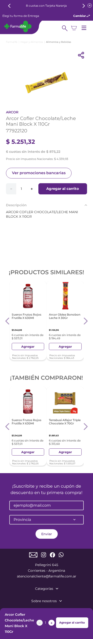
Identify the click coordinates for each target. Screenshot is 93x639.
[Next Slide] (84, 6)
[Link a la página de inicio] (11, 41)
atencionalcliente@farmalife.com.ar (46, 576)
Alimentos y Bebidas (58, 41)
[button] (7, 321)
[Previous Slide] (9, 6)
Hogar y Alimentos (32, 41)
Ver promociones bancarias (39, 173)
